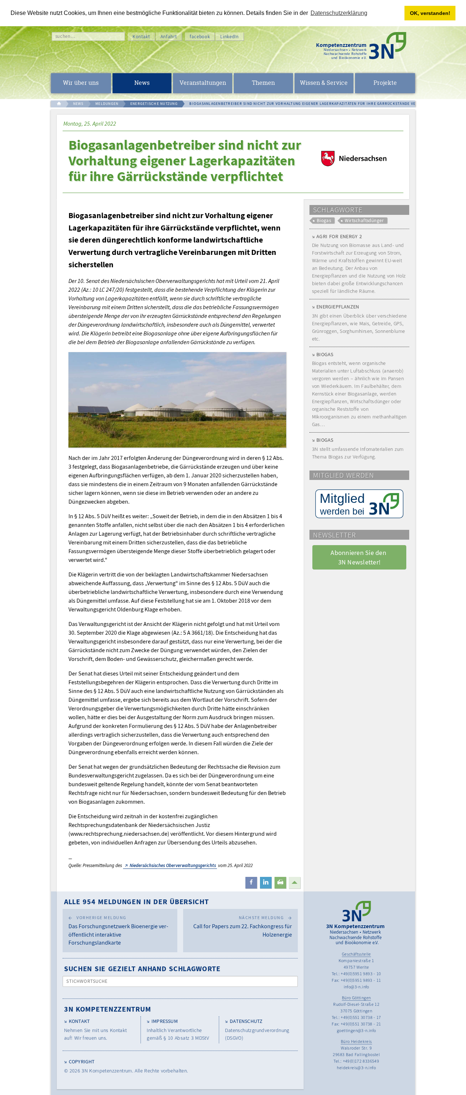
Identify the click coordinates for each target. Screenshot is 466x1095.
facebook (200, 37)
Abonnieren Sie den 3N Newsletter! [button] (359, 557)
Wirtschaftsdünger (364, 220)
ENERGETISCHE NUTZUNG (154, 103)
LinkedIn (229, 37)
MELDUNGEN (106, 103)
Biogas (324, 220)
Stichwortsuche (87, 981)
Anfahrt (169, 37)
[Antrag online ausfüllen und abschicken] (359, 504)
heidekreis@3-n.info (356, 1067)
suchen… (65, 36)
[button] (251, 883)
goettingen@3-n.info (356, 1030)
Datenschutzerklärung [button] (339, 13)
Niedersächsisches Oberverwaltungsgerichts (173, 865)
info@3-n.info (356, 986)
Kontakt (141, 37)
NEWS (78, 103)
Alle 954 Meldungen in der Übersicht (136, 901)
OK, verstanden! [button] (430, 13)
